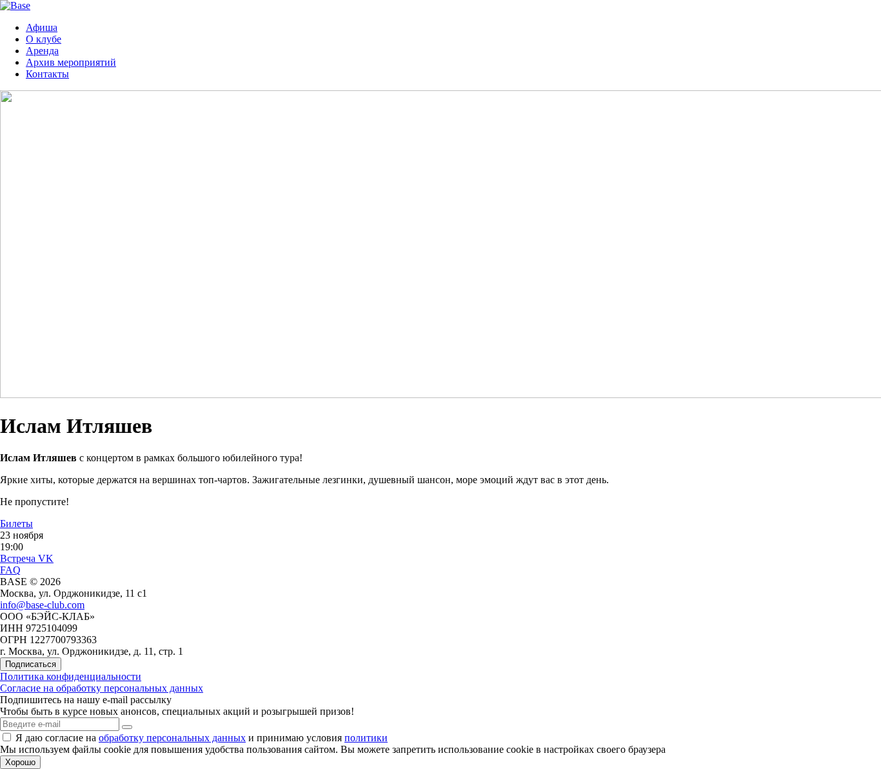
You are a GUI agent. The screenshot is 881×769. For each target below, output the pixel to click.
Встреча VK (27, 558)
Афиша (41, 27)
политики (366, 737)
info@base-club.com (42, 604)
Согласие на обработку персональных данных (101, 688)
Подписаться (30, 664)
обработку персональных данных (172, 737)
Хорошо (20, 762)
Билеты (16, 523)
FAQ (10, 569)
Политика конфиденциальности (70, 676)
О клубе (43, 39)
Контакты (47, 73)
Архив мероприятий (71, 62)
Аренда (42, 50)
